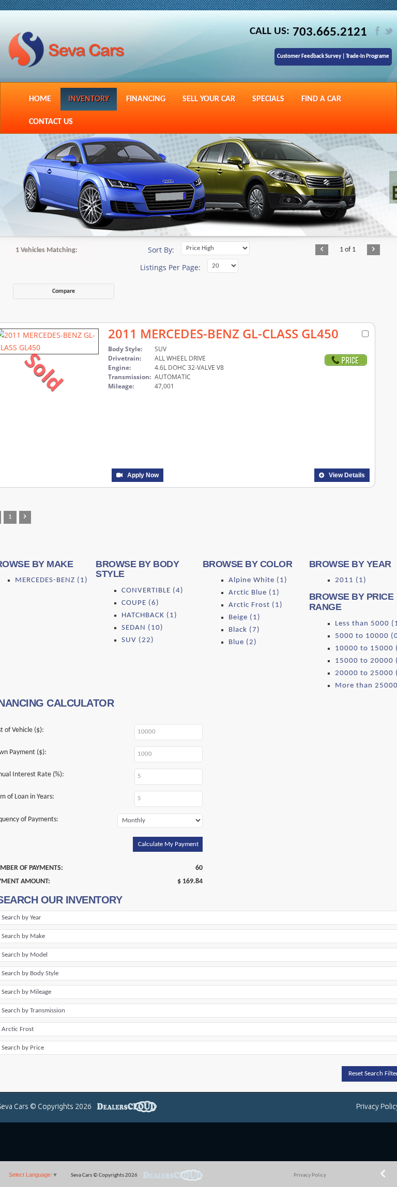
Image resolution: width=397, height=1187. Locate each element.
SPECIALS (268, 99)
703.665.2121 (329, 32)
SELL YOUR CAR (208, 99)
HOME (40, 99)
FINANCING (145, 99)
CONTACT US (51, 122)
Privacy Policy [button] (310, 1175)
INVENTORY (88, 99)
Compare (63, 291)
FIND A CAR (321, 99)
